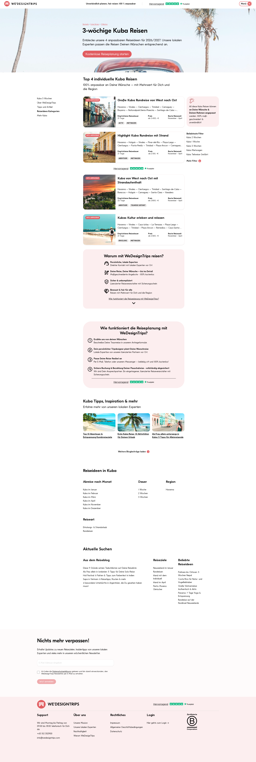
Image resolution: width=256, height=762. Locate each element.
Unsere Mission (81, 723)
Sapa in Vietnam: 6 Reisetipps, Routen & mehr (104, 579)
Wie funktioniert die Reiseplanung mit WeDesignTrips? (134, 299)
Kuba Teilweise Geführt (197, 154)
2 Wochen (143, 493)
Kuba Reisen (95, 24)
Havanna (170, 489)
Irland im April (159, 582)
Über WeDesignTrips (46, 103)
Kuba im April (89, 501)
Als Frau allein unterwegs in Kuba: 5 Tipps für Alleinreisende (167, 435)
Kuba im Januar (90, 489)
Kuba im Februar (90, 493)
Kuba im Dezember (92, 508)
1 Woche (142, 489)
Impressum (115, 723)
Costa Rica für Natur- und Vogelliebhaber (190, 580)
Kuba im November (92, 504)
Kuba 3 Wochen (44, 98)
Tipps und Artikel (45, 107)
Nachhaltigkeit (80, 731)
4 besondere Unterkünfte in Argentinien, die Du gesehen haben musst (112, 584)
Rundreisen (88, 531)
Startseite (86, 24)
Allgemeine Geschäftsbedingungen (126, 727)
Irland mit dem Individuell (160, 577)
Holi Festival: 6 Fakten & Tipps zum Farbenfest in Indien (108, 575)
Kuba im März (89, 497)
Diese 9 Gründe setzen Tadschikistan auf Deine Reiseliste (110, 568)
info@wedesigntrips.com (48, 738)
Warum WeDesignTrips (84, 736)
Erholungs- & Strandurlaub (95, 527)
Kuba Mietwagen (194, 150)
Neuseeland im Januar (163, 568)
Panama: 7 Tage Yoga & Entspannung (189, 594)
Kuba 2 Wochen (194, 137)
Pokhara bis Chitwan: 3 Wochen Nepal (188, 574)
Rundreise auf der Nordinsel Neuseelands (188, 601)
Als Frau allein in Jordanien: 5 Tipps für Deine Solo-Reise (109, 572)
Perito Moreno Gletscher (160, 588)
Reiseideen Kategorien (48, 111)
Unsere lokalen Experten (85, 727)
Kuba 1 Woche (193, 142)
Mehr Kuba (42, 115)
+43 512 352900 (44, 733)
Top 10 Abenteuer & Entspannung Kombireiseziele (97, 435)
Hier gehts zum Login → (158, 723)
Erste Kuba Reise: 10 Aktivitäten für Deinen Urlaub (133, 435)
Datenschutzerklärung (61, 671)
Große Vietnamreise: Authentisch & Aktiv (187, 587)
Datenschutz (116, 731)
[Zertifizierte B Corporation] (201, 722)
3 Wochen (104, 24)
